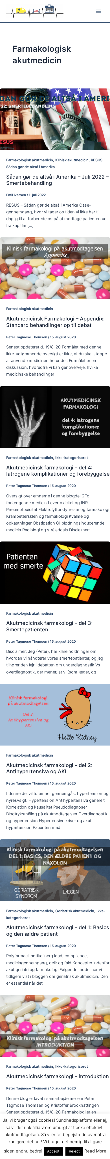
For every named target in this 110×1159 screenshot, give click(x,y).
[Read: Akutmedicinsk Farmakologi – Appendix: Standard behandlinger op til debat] (55, 267)
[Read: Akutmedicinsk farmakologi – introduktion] (55, 1025)
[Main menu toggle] (98, 11)
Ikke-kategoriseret (71, 458)
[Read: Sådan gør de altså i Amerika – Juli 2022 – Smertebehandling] (55, 119)
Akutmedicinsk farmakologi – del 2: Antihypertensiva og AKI (49, 768)
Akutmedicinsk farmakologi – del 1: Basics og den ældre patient (57, 930)
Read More (95, 1151)
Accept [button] (53, 1151)
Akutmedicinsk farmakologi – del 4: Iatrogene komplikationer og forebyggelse (58, 470)
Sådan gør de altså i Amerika (30, 167)
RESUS (96, 160)
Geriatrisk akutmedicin (74, 911)
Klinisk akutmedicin (72, 160)
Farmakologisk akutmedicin (29, 160)
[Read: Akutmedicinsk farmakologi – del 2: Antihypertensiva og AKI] (55, 714)
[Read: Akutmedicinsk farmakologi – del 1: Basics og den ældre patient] (55, 869)
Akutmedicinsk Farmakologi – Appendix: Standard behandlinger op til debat (55, 321)
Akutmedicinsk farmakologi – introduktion (57, 1076)
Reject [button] (74, 1151)
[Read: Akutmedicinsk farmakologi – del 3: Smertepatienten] (55, 572)
